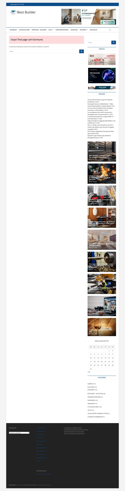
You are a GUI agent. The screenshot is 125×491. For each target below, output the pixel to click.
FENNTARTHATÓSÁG (62, 30)
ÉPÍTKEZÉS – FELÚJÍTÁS (39, 30)
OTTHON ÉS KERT (24, 30)
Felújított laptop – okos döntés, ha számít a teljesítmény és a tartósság (100, 311)
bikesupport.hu (40, 434)
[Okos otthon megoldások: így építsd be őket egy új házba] (102, 240)
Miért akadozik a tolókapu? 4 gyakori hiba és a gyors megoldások (100, 156)
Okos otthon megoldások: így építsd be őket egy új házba (101, 244)
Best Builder (26, 12)
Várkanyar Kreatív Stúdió (43, 474)
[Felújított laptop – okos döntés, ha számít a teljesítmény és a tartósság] (102, 306)
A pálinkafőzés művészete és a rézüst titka (100, 331)
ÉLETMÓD (83, 30)
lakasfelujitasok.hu (41, 457)
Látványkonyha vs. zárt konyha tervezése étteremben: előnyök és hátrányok (99, 177)
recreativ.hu (39, 438)
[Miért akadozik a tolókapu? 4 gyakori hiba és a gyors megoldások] (102, 151)
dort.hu (38, 461)
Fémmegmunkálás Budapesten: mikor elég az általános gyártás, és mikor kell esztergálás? (101, 265)
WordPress (33, 485)
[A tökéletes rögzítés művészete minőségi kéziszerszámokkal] (102, 196)
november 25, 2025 (94, 291)
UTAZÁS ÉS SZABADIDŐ (95, 417)
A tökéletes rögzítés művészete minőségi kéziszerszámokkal (101, 200)
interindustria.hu (41, 441)
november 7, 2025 (94, 313)
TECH (50, 30)
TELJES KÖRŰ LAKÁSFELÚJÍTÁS (98, 413)
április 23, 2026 (93, 203)
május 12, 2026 (93, 181)
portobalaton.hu (41, 431)
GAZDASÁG (74, 30)
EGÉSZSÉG (91, 390)
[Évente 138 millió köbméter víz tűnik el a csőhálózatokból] (102, 284)
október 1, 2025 (93, 333)
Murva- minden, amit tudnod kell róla (99, 125)
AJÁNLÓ (90, 384)
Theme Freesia (26, 485)
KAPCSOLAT (93, 30)
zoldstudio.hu (40, 454)
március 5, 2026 (93, 247)
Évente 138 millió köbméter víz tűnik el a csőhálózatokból (102, 289)
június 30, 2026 (93, 159)
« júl (89, 372)
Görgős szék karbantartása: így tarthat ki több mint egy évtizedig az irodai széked (101, 222)
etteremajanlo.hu (41, 451)
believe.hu (39, 444)
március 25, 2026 (94, 225)
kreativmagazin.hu (41, 428)
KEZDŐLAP (13, 30)
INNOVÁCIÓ (91, 403)
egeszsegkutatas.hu (41, 447)
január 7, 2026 (93, 269)
